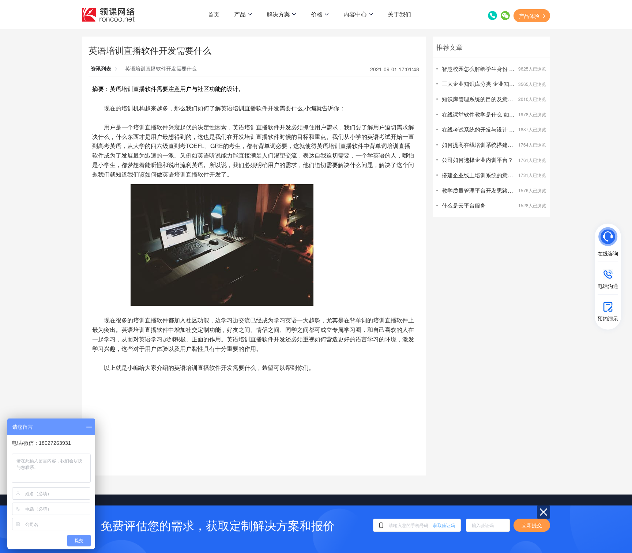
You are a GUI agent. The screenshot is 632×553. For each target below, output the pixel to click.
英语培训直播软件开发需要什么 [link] (161, 68)
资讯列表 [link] (101, 68)
